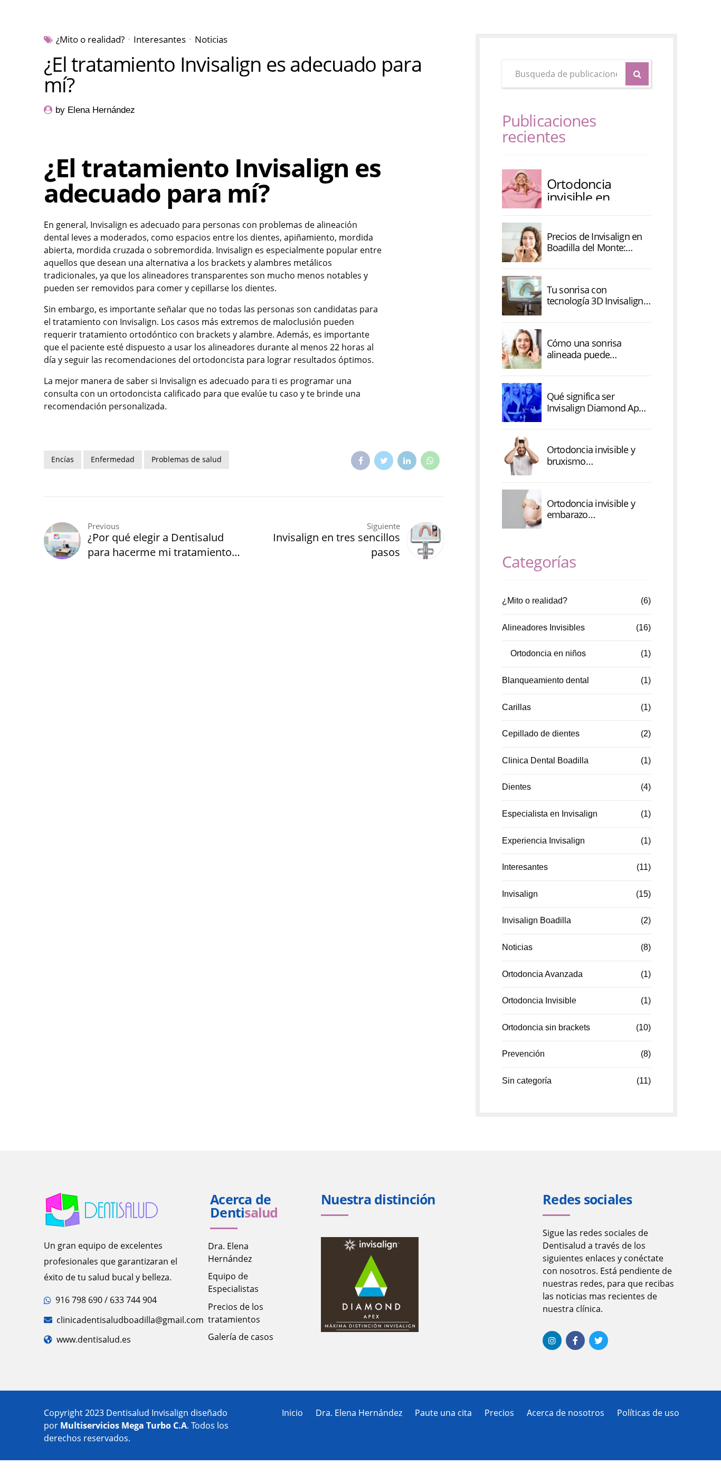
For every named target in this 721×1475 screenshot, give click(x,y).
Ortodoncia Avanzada (542, 974)
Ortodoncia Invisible (539, 1000)
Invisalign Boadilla (536, 920)
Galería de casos (240, 1337)
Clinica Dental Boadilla (545, 760)
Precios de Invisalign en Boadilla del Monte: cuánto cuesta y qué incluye (594, 242)
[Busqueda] (637, 73)
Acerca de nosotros (565, 1413)
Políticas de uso (648, 1413)
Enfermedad (113, 459)
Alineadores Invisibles (543, 627)
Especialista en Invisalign (549, 813)
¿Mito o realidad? (90, 39)
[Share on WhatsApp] (430, 460)
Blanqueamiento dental (545, 680)
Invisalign (520, 893)
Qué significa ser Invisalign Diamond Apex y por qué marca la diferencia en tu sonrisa (597, 402)
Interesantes (160, 39)
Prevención (523, 1053)
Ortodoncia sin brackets (546, 1027)
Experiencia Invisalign (543, 840)
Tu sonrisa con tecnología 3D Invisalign (595, 295)
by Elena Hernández (95, 110)
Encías (62, 459)
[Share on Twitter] (383, 460)
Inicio (292, 1413)
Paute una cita (443, 1413)
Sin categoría (527, 1080)
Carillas (516, 707)
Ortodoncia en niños (548, 653)
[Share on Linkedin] (406, 460)
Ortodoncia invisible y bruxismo (591, 455)
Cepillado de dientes (541, 733)
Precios (499, 1413)
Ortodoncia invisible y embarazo (591, 509)
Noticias (211, 39)
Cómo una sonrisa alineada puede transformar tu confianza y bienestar (597, 349)
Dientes (516, 786)
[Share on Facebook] (360, 460)
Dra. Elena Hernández (359, 1413)
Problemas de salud (186, 459)
